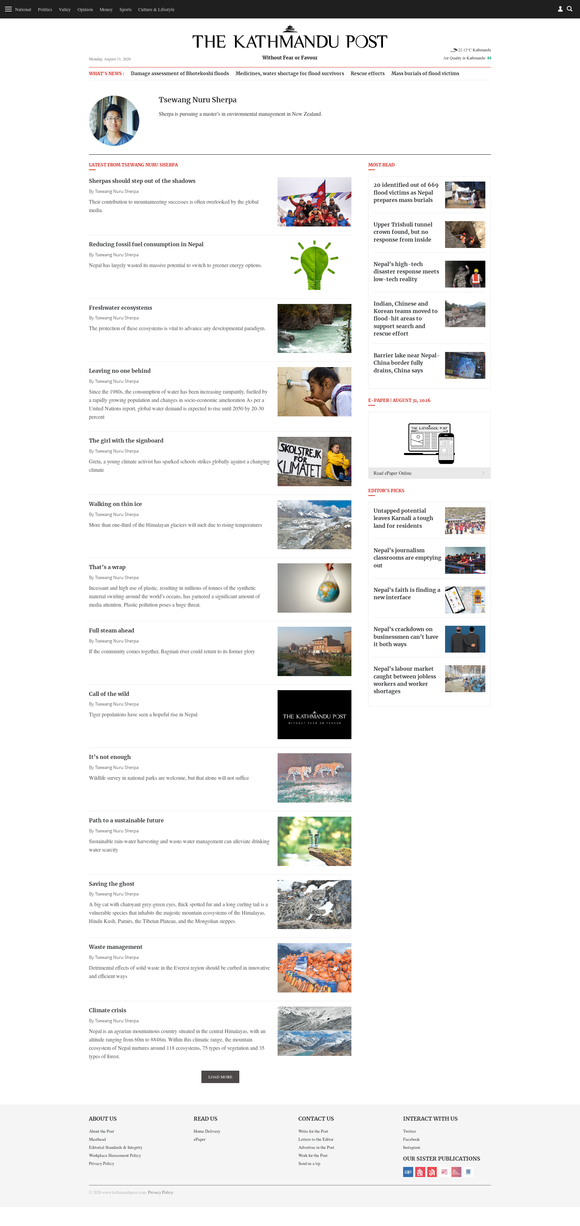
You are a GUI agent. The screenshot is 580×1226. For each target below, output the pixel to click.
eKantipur (408, 1172)
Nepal (432, 1172)
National (23, 9)
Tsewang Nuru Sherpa (117, 191)
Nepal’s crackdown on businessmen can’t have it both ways (406, 637)
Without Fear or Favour (290, 58)
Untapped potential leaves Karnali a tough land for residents (403, 518)
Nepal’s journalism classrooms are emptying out (407, 558)
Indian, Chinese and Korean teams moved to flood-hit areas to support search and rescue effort (406, 319)
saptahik (420, 1172)
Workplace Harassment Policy (115, 1155)
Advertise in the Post (316, 1147)
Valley (65, 9)
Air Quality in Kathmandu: (467, 57)
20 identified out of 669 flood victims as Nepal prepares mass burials (406, 193)
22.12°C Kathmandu (474, 49)
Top (567, 1174)
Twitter (409, 1131)
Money (106, 9)
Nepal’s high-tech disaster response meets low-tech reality (406, 272)
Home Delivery (207, 1131)
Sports (125, 9)
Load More (220, 1076)
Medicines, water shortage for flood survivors (290, 73)
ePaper (199, 1139)
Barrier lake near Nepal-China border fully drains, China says (407, 363)
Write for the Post (313, 1131)
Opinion (85, 9)
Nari (444, 1172)
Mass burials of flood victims (425, 73)
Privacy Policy (101, 1163)
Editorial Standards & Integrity (115, 1147)
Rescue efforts (368, 73)
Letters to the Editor (315, 1139)
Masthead (97, 1139)
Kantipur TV (469, 1172)
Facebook (411, 1139)
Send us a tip (309, 1163)
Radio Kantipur (456, 1172)
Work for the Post (313, 1155)
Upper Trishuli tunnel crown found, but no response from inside (403, 232)
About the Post (101, 1131)
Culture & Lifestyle (156, 9)
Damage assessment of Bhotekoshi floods (180, 73)
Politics (45, 9)
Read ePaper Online (393, 473)
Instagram (411, 1147)
